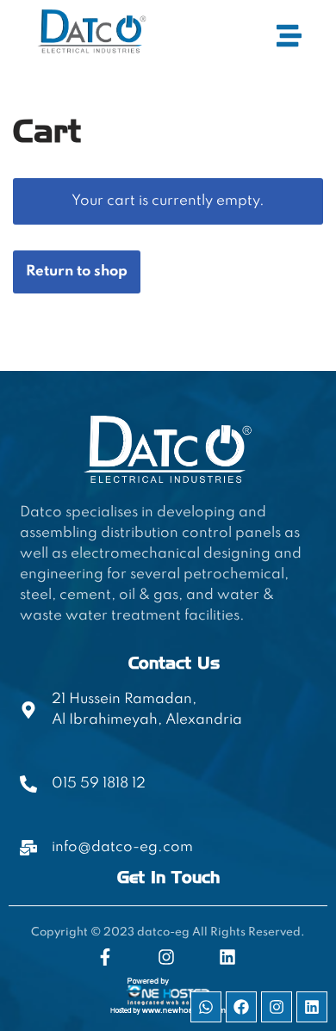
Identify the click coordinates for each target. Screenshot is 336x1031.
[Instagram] (276, 1006)
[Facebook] (241, 1006)
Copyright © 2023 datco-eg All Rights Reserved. (168, 932)
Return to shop (77, 271)
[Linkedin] (311, 1006)
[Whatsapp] (205, 1006)
